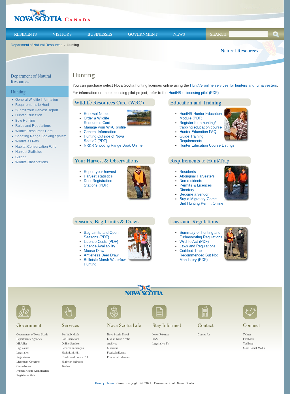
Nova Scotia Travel (118, 334)
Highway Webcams (72, 361)
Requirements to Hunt (32, 104)
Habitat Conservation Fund (36, 146)
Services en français (73, 348)
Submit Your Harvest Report (36, 110)
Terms (110, 383)
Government (142, 34)
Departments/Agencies (29, 339)
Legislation (22, 352)
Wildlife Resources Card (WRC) (109, 102)
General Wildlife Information (36, 99)
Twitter (247, 334)
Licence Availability (99, 246)
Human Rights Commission (32, 370)
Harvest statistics (98, 176)
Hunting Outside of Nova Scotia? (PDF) (104, 138)
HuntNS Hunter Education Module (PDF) (201, 116)
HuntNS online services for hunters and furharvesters (233, 85)
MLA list (21, 343)
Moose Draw (94, 251)
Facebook (248, 339)
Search (218, 34)
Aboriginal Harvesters (197, 176)
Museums (112, 348)
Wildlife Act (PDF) (194, 241)
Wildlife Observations (31, 162)
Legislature (22, 348)
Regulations (23, 357)
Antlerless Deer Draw (101, 255)
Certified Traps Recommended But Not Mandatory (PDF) (199, 255)
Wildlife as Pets (27, 141)
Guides (20, 157)
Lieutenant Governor (28, 361)
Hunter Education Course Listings (207, 145)
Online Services (71, 343)
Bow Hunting (25, 120)
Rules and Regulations (33, 125)
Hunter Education (28, 115)
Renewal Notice (96, 114)
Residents (25, 34)
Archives (112, 343)
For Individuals (70, 334)
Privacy (100, 383)
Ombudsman (23, 366)
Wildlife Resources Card (34, 131)
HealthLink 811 (71, 352)
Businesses (100, 34)
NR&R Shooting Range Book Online (113, 145)
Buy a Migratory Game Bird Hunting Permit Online (201, 201)
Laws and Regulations (194, 221)
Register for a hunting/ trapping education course (201, 125)
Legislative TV (160, 343)
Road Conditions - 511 (75, 357)
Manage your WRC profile (105, 127)
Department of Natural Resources (36, 45)
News (179, 34)
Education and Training (195, 102)
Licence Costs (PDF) (101, 241)
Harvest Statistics (28, 151)
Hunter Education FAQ (198, 132)
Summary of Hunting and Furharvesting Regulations (201, 234)
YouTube (248, 343)
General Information (100, 132)
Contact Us (204, 334)
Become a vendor (194, 194)
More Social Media (254, 348)
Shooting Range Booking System (40, 136)
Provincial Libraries (118, 357)
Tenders (66, 366)
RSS (155, 339)
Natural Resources (239, 50)
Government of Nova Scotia (32, 334)
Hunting (18, 92)
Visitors (62, 34)
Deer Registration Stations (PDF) (98, 183)
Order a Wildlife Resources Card (97, 120)
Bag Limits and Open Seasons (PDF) (101, 234)
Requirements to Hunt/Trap (199, 160)
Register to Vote (25, 375)
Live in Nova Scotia (118, 339)
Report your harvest (100, 172)
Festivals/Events (116, 352)
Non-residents (191, 181)
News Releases (160, 334)
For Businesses (70, 339)
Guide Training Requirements (191, 138)
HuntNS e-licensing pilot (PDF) (194, 93)
